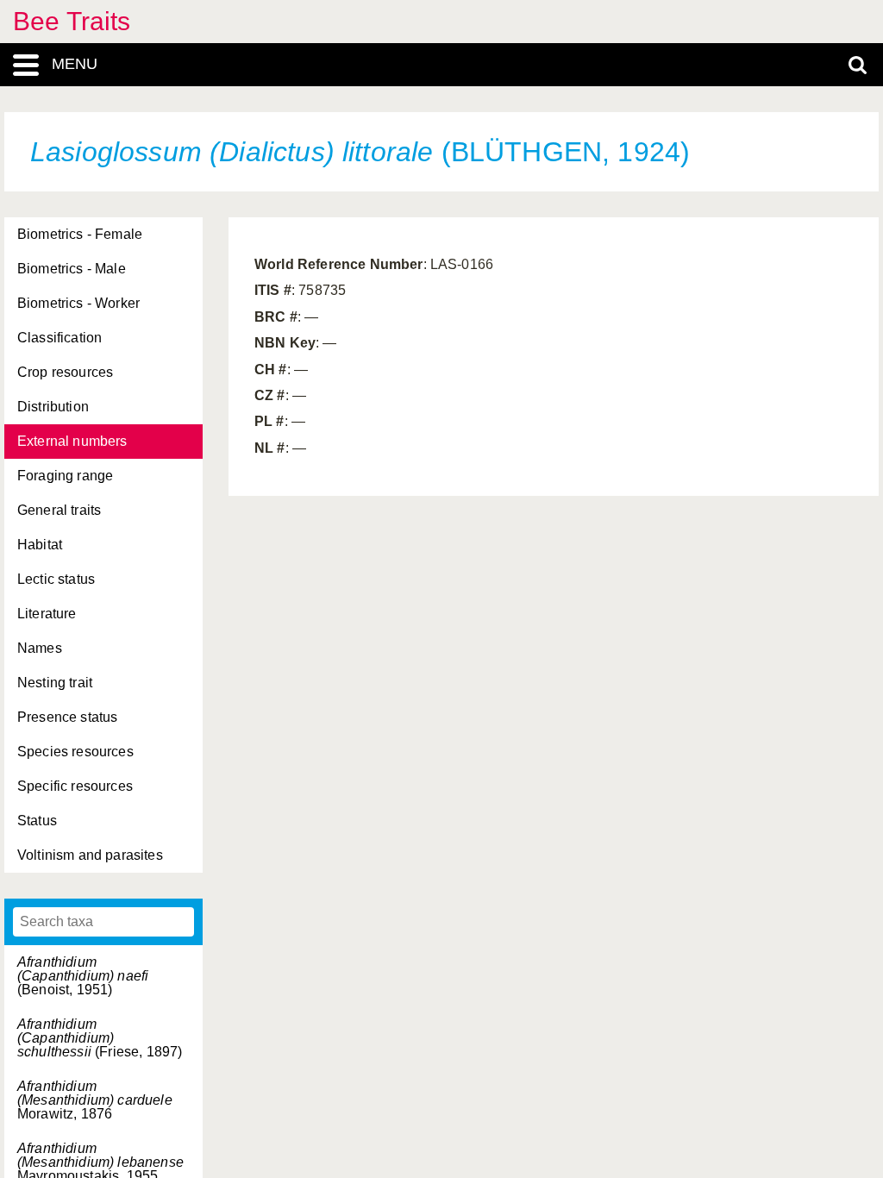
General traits (59, 510)
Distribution (53, 406)
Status (37, 820)
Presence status (67, 717)
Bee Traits (72, 21)
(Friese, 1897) (99, 1038)
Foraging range (65, 475)
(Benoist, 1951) (82, 976)
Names (39, 648)
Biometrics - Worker (78, 303)
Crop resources (65, 372)
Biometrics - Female (79, 234)
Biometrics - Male (71, 268)
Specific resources (75, 786)
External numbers (72, 441)
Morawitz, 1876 (94, 1100)
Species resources (75, 751)
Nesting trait (54, 682)
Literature (47, 613)
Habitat (39, 544)
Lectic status (56, 579)
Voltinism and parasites (90, 855)
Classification (59, 337)
